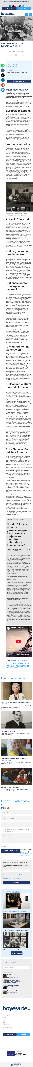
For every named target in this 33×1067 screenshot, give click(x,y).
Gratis (14, 660)
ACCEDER (24, 8)
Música (4, 1020)
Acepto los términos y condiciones (13, 878)
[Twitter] (5, 808)
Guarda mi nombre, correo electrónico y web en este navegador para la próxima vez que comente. (16, 830)
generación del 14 (25, 665)
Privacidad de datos (7, 1029)
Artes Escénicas (6, 1024)
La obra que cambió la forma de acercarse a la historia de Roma (14, 759)
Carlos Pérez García (12, 665)
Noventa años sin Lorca (8, 731)
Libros (19, 660)
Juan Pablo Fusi (14, 668)
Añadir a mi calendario (19, 81)
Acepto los (7, 846)
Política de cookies (7, 1027)
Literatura (14, 66)
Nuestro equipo (6, 1031)
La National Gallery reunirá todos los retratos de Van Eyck (12, 976)
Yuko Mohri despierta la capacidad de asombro (13, 987)
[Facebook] (2, 808)
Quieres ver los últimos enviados (12, 875)
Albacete (14, 663)
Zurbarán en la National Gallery (10, 787)
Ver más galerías (16, 953)
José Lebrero (10, 666)
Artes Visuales (6, 1014)
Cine (4, 1022)
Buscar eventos (7, 972)
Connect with (4, 805)
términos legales (10, 846)
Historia (9, 66)
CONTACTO (9, 8)
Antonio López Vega (24, 663)
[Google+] (8, 808)
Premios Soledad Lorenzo (9, 1015)
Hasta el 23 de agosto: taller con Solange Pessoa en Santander (16, 703)
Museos (24, 660)
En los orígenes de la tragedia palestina (12, 991)
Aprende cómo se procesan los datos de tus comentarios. (26, 854)
